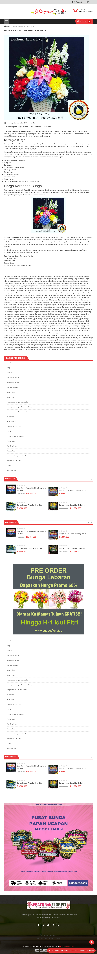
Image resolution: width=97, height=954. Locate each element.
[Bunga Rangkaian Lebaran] (48, 599)
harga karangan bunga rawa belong (49, 283)
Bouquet (9, 373)
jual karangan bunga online (46, 337)
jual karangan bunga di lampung (22, 319)
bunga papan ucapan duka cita (17, 402)
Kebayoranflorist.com (66, 946)
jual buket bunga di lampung (32, 297)
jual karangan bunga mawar (45, 335)
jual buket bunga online (68, 300)
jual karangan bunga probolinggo (42, 342)
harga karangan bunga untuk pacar (24, 293)
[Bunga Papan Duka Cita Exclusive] (53, 506)
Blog (8, 368)
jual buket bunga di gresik (13, 297)
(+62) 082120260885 (86, 11)
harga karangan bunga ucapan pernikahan (27, 288)
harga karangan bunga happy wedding (60, 279)
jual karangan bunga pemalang (44, 340)
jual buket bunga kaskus (34, 300)
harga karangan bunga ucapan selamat (56, 288)
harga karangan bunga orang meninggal (22, 283)
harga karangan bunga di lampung (40, 276)
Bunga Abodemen (13, 382)
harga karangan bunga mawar (62, 281)
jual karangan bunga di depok (80, 314)
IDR (87, 2)
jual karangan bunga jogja (27, 330)
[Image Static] (48, 846)
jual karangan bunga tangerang (36, 347)
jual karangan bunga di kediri (35, 316)
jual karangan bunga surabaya (14, 347)
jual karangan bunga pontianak (20, 342)
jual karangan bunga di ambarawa (35, 312)
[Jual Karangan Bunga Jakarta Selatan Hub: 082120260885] (48, 77)
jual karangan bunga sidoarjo (64, 345)
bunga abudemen (12, 387)
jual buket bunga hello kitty (68, 297)
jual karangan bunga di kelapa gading (58, 316)
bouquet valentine (13, 377)
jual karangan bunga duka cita (75, 323)
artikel (33, 123)
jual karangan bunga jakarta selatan (45, 328)
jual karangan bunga (74, 302)
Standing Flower (12, 446)
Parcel (9, 431)
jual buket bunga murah (51, 300)
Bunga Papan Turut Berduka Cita (29, 505)
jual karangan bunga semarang (23, 345)
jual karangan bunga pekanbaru (22, 340)
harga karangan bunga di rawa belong (65, 276)
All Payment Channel (52, 938)
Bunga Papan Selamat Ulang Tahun (72, 490)
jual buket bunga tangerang (40, 302)
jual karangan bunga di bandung (80, 312)
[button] (89, 479)
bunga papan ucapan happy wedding (19, 407)
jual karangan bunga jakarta (59, 326)
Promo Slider (11, 441)
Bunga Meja (11, 392)
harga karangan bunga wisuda (63, 295)
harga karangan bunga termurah (57, 286)
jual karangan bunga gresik (40, 326)
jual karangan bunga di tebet (34, 323)
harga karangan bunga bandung (17, 276)
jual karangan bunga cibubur (42, 309)
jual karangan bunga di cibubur (14, 314)
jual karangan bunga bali (25, 305)
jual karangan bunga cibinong (22, 309)
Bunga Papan (11, 397)
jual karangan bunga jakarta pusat (20, 328)
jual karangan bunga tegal (75, 347)
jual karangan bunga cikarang (63, 309)
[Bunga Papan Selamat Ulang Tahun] (53, 491)
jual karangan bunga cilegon (13, 312)
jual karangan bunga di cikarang (36, 314)
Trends (9, 466)
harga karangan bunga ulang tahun (55, 290)
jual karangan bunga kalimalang (47, 330)
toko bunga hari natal (14, 461)
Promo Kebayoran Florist (15, 436)
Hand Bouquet (11, 422)
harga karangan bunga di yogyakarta (33, 279)
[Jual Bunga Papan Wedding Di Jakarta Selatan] (11, 489)
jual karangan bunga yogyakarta (59, 349)
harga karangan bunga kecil (19, 281)
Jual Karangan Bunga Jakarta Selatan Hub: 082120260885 (27, 127)
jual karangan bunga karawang (69, 330)
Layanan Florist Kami (14, 426)
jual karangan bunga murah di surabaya (22, 337)
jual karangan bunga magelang (68, 333)
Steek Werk (11, 451)
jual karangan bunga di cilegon (58, 314)
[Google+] (48, 925)
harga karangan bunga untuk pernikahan (50, 293)
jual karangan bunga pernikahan (66, 340)
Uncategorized (11, 470)
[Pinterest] (53, 925)
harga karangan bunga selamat (72, 283)
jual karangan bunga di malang (44, 319)
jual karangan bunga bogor (62, 307)
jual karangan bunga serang (43, 345)
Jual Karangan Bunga (68, 250)
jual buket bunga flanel (50, 297)
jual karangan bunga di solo (53, 321)
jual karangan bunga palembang (67, 337)
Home (8, 26)
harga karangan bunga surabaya (34, 286)
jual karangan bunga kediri (24, 333)
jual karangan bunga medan (65, 335)
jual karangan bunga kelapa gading (45, 333)
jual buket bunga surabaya (21, 302)
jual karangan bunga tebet (56, 347)
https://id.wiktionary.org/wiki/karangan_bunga (20, 148)
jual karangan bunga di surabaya (74, 321)
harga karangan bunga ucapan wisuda (30, 290)
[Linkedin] (58, 925)
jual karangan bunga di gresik (14, 316)
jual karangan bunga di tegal (54, 323)
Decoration (10, 417)
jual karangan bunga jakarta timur (69, 328)
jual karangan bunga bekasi (22, 307)
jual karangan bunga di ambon (58, 312)
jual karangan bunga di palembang (67, 319)
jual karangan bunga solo (83, 345)
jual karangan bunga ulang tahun (36, 349)
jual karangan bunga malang (25, 335)
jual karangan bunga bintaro (42, 307)
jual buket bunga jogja (17, 300)
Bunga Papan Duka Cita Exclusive (72, 505)
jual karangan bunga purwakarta (65, 342)
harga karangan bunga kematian (40, 281)
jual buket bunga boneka (82, 295)
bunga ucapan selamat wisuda (17, 412)
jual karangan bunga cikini (83, 309)
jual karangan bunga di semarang (31, 321)
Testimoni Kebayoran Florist (16, 456)
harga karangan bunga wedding (41, 295)
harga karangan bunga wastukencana (17, 295)
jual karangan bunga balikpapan (45, 305)
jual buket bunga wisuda (58, 302)
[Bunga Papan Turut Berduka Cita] (11, 506)
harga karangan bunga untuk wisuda (77, 293)
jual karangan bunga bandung (67, 305)
